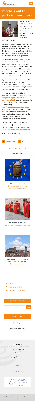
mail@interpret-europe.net (21, 130)
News (23, 141)
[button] (10, 148)
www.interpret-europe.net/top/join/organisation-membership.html (16, 97)
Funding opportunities (15, 186)
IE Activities (21, 264)
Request (28, 225)
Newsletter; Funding (21, 188)
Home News (24, 186)
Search (28, 307)
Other (24, 225)
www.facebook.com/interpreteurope (15, 107)
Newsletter (14, 188)
